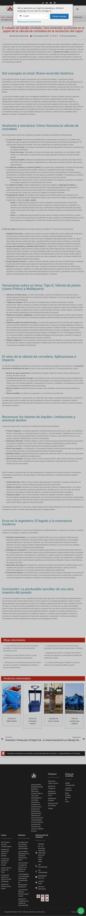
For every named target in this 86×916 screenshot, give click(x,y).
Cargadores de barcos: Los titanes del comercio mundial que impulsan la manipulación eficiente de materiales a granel (63, 655)
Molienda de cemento (52, 799)
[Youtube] (50, 3)
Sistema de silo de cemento (53, 804)
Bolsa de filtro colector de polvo (68, 797)
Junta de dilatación (68, 789)
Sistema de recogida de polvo (52, 793)
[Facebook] (42, 896)
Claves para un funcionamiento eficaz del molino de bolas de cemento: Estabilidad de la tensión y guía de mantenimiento (22, 665)
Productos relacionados (17, 678)
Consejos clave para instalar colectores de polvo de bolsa (23, 845)
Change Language (59, 16)
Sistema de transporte (51, 787)
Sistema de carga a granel (53, 782)
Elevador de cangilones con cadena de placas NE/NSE (23, 902)
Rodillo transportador (68, 784)
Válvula (50, 808)
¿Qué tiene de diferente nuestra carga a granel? (23, 893)
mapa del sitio (76, 912)
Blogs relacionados (14, 640)
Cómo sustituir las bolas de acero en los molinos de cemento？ (23, 867)
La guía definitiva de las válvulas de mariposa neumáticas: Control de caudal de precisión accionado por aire (21, 648)
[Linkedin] (54, 3)
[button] (14, 3)
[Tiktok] (43, 3)
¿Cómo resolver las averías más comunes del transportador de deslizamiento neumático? (23, 880)
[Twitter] (47, 3)
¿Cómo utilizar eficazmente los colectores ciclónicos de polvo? (23, 856)
